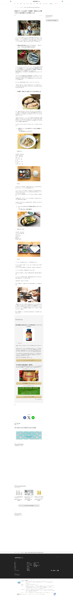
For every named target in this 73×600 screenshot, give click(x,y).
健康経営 (38, 592)
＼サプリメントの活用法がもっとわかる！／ (29, 385)
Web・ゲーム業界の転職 (30, 589)
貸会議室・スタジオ (42, 592)
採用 (37, 594)
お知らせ (28, 566)
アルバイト (27, 582)
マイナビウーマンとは (36, 562)
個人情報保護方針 (43, 594)
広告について (28, 562)
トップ (14, 3)
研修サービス (27, 592)
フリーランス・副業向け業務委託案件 (48, 582)
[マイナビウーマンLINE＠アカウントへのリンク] (54, 570)
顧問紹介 (31, 590)
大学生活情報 (52, 585)
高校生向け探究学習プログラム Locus (34, 584)
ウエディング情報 (37, 586)
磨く (24, 3)
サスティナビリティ (34, 594)
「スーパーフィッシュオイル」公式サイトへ (29, 360)
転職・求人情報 (42, 581)
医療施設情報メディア (46, 587)
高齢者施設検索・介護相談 (42, 588)
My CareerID (41, 587)
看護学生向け (34, 581)
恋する (27, 3)
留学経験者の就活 (30, 581)
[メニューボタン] (10, 1)
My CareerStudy (38, 587)
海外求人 (46, 581)
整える (21, 3)
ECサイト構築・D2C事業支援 (29, 587)
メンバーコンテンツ (45, 3)
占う (34, 3)
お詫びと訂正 (28, 570)
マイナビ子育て (49, 586)
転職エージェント (42, 589)
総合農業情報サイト (45, 586)
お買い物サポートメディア (52, 587)
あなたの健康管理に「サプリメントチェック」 (29, 383)
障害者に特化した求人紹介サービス (39, 582)
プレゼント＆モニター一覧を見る (28, 505)
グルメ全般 (21, 7)
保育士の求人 (49, 590)
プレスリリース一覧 (29, 565)
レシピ (22, 427)
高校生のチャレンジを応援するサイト (39, 585)
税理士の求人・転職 (28, 590)
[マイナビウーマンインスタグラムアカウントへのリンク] (51, 570)
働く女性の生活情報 (28, 586)
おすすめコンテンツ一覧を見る (52, 20)
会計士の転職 (51, 589)
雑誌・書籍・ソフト (32, 586)
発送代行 (36, 592)
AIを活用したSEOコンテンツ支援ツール (34, 588)
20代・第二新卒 (35, 589)
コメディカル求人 (41, 590)
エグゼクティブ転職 (47, 589)
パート (29, 582)
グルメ (18, 7)
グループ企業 (40, 594)
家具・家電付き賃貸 (28, 588)
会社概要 (29, 594)
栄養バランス (26, 427)
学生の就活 (27, 581)
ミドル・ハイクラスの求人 (50, 581)
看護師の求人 (37, 590)
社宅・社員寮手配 (46, 592)
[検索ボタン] (62, 1)
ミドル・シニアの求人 (33, 582)
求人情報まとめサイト (28, 585)
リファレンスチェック (51, 592)
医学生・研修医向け (38, 581)
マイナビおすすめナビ (17, 574)
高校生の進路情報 (27, 584)
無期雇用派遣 (53, 590)
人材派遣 (27, 589)
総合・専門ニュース (33, 585)
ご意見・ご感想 (35, 566)
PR (15, 427)
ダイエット (18, 427)
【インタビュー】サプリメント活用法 (29, 396)
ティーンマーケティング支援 (47, 585)
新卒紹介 (39, 589)
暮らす (31, 3)
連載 (37, 3)
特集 (40, 3)
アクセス (31, 594)
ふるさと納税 (33, 587)
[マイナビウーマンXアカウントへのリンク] (56, 570)
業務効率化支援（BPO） (31, 592)
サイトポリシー (29, 567)
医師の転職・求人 (46, 590)
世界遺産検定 (41, 586)
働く (17, 3)
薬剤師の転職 (34, 590)
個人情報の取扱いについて (36, 565)
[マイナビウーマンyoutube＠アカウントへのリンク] (58, 570)
